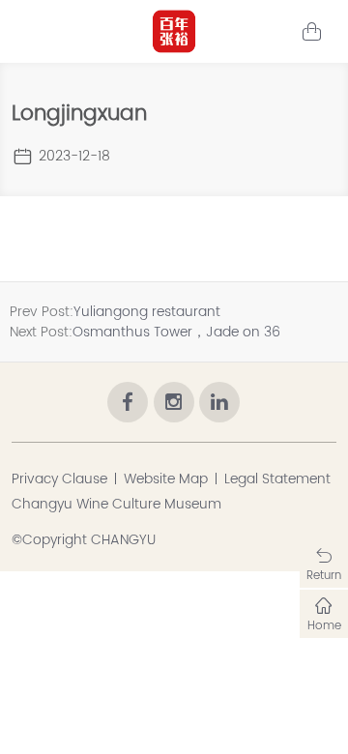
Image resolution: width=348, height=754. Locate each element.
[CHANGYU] (174, 31)
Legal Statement (277, 479)
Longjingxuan (79, 113)
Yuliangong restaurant (146, 312)
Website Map (166, 479)
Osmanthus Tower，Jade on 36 (176, 332)
